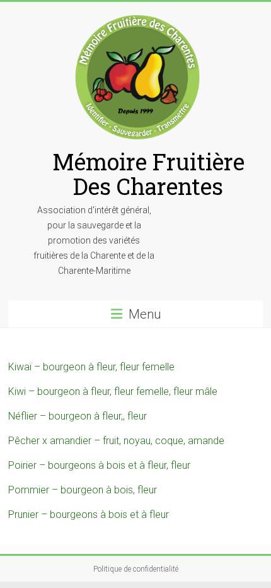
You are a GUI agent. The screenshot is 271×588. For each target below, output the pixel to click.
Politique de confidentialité (135, 569)
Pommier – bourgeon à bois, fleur (82, 490)
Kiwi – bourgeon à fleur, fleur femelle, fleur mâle (112, 391)
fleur (137, 416)
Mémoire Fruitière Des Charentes (148, 173)
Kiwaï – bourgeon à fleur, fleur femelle (91, 367)
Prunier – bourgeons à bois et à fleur (88, 514)
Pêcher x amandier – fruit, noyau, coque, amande (116, 441)
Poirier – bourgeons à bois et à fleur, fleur (99, 465)
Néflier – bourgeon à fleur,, (67, 416)
